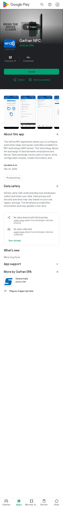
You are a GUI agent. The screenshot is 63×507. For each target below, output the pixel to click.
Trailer (31, 27)
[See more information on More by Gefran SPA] (57, 272)
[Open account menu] (57, 4)
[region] (31, 59)
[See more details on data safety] (14, 240)
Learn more (19, 220)
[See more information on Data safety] (57, 186)
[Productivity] (13, 177)
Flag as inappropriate (18, 291)
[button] (15, 61)
